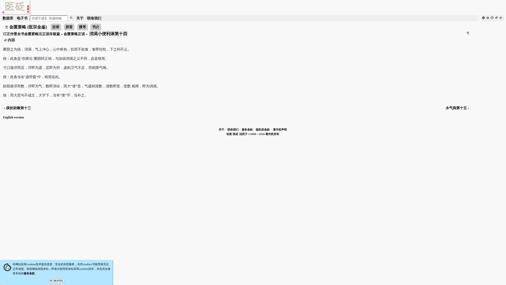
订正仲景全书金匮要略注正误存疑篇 (31, 34)
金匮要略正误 (74, 34)
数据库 (8, 18)
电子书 (22, 18)
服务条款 (247, 129)
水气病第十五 (458, 108)
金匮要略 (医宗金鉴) (28, 27)
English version (13, 117)
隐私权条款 (263, 129)
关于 (80, 18)
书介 (95, 27)
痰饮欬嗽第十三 (17, 108)
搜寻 (82, 27)
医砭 (235, 134)
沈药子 (243, 134)
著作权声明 (280, 129)
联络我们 (94, 18)
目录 (55, 27)
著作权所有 (272, 134)
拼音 (69, 27)
